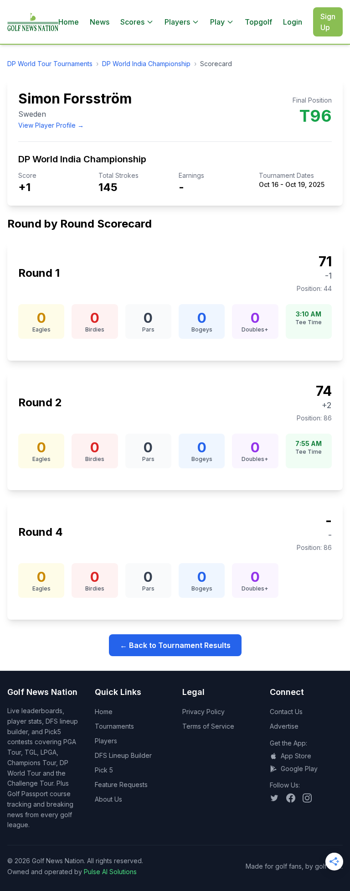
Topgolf (258, 21)
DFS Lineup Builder (123, 755)
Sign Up (327, 22)
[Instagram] (307, 798)
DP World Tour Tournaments (50, 63)
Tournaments (114, 726)
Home (68, 21)
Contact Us (286, 711)
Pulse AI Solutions (110, 871)
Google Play (299, 768)
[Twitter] (274, 798)
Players (106, 741)
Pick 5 (104, 770)
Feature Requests (121, 784)
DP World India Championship (146, 63)
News (99, 21)
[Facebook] (290, 798)
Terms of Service (208, 726)
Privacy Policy (203, 711)
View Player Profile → (51, 125)
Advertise (284, 726)
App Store (296, 756)
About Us (108, 799)
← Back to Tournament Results (175, 645)
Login (292, 21)
